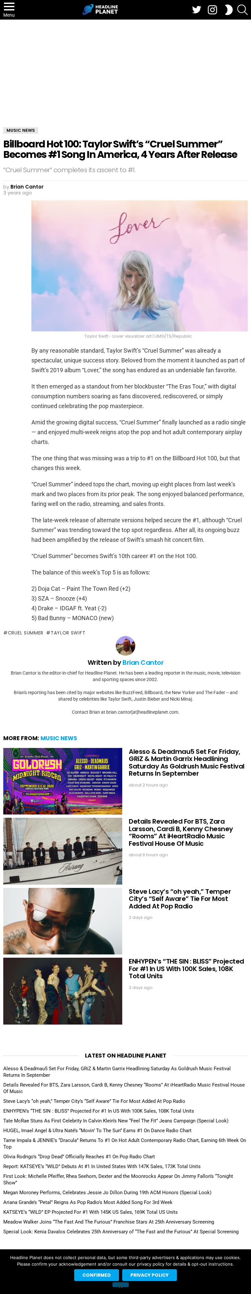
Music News (59, 738)
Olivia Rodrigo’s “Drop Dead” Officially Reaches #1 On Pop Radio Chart (79, 1157)
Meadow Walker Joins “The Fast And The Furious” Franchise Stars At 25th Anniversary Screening (108, 1222)
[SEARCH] (242, 10)
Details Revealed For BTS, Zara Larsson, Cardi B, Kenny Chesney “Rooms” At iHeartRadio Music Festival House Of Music (181, 832)
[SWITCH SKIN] (229, 10)
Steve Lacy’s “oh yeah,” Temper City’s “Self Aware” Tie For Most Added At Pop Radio (180, 899)
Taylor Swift (68, 633)
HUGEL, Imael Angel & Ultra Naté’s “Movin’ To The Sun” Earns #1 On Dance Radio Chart (97, 1131)
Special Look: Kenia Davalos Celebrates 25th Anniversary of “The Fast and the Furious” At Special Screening (121, 1232)
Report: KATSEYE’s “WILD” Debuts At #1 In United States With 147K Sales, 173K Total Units (102, 1166)
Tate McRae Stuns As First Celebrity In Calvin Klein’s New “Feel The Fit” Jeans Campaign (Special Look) (115, 1121)
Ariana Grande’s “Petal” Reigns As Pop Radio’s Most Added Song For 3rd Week (88, 1202)
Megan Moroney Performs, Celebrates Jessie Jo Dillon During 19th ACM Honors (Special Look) (107, 1192)
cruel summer (25, 633)
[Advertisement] (125, 68)
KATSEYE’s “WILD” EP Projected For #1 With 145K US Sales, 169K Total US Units (90, 1212)
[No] (120, 1284)
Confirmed (96, 1275)
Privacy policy (149, 1275)
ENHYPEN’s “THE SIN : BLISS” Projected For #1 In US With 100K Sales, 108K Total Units (186, 969)
